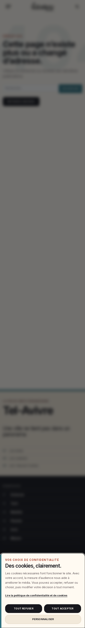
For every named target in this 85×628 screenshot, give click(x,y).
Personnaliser (43, 619)
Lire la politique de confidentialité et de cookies (36, 595)
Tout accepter (62, 608)
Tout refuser (23, 608)
